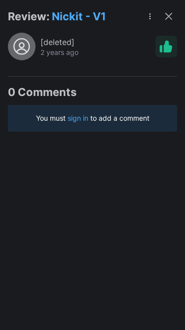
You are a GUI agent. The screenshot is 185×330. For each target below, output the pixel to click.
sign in (78, 118)
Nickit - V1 (79, 16)
